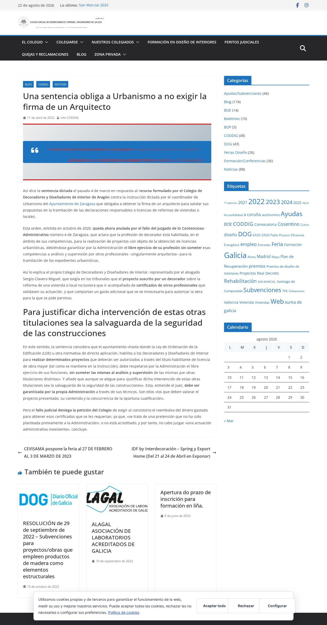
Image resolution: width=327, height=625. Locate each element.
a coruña (252, 214)
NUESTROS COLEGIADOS (113, 42)
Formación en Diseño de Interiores (182, 42)
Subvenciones (262, 290)
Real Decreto (268, 273)
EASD (257, 235)
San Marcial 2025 (93, 5)
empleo (248, 244)
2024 (286, 202)
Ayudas (291, 213)
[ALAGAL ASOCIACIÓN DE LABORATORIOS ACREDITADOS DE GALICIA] (117, 487)
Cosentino (288, 224)
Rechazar (246, 606)
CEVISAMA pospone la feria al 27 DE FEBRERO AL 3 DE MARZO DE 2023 (68, 452)
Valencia (231, 302)
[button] (45, 42)
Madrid (264, 256)
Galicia (235, 255)
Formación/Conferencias (245, 160)
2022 (256, 201)
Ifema (252, 257)
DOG (228, 143)
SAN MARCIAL (267, 282)
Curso (304, 224)
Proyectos (248, 273)
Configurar (277, 606)
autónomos (271, 215)
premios (257, 266)
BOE (227, 110)
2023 (273, 201)
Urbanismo (297, 291)
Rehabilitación (240, 281)
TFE (285, 291)
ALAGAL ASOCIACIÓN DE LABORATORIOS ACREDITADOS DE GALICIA (113, 537)
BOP (227, 127)
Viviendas (262, 302)
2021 (242, 202)
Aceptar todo (214, 606)
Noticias (60, 84)
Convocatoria (265, 224)
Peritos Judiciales (242, 42)
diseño (230, 235)
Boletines (232, 118)
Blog (81, 54)
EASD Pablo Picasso (276, 235)
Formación (293, 244)
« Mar (229, 420)
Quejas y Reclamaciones (45, 54)
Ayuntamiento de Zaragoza (71, 203)
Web (277, 301)
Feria (277, 244)
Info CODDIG (70, 117)
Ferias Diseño (235, 152)
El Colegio (32, 42)
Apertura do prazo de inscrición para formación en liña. (185, 499)
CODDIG (43, 84)
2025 (297, 202)
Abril (305, 203)
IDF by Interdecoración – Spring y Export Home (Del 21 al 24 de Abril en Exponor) (171, 452)
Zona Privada (108, 54)
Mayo (275, 257)
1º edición (230, 203)
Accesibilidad (233, 215)
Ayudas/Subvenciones (243, 93)
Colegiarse (67, 42)
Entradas (264, 245)
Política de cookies (123, 612)
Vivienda (246, 302)
